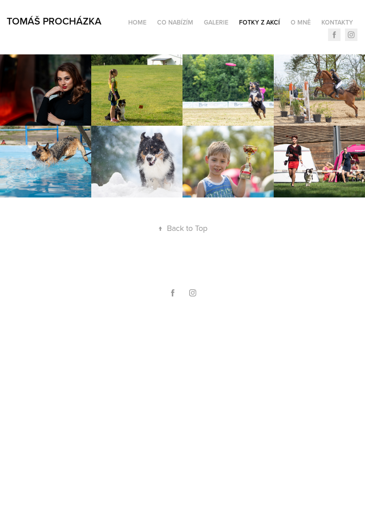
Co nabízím (175, 22)
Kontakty (337, 22)
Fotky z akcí (259, 22)
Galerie (216, 22)
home (137, 22)
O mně (301, 22)
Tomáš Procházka (54, 21)
